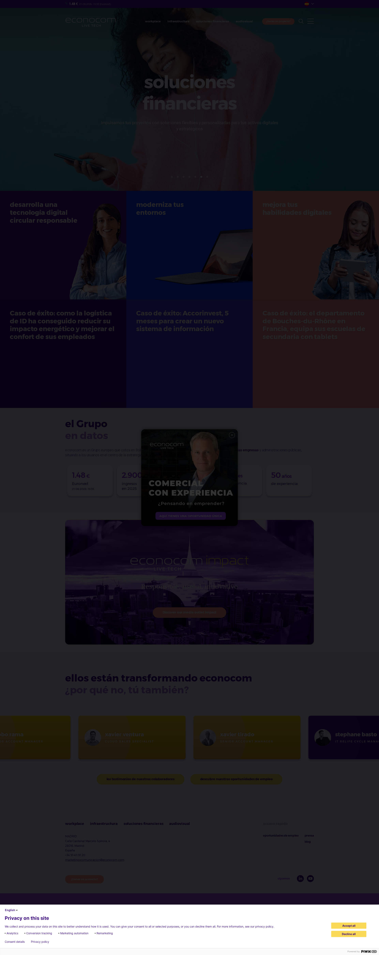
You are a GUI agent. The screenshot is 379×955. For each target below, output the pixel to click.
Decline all (349, 934)
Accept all (349, 925)
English (10, 910)
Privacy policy (40, 941)
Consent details (15, 941)
